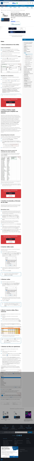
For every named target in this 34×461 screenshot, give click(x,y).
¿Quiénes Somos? (5, 441)
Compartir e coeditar (27, 86)
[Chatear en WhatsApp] (17, 3)
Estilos (25, 44)
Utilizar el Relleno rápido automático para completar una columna (29, 57)
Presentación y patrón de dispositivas (28, 74)
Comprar (10, 102)
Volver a (16, 24)
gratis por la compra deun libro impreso (5, 428)
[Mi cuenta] (32, 3)
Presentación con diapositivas (27, 78)
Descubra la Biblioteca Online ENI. (17, 0)
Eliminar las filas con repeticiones (28, 64)
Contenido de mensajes (28, 81)
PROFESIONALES (22, 449)
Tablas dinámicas (27, 72)
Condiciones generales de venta (7, 445)
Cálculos (25, 67)
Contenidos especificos (28, 43)
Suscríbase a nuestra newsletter (8, 432)
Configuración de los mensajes (27, 83)
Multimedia (26, 75)
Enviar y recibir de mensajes (27, 80)
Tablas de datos (26, 71)
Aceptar (30, 432)
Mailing (25, 50)
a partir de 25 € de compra (21, 428)
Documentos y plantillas (28, 42)
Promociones (28, 441)
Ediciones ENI (6, 3)
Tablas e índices (26, 49)
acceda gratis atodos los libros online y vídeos (13, 428)
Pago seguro (16, 441)
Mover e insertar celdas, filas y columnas (29, 63)
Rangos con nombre (27, 66)
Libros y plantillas (27, 51)
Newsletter (27, 440)
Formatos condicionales (28, 68)
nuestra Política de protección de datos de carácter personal (8, 432)
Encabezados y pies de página (28, 46)
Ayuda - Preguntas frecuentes (18, 440)
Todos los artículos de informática (7, 440)
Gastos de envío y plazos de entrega (18, 443)
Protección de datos (6, 444)
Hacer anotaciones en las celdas (29, 54)
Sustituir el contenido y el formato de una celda (29, 58)
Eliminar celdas (28, 61)
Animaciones (26, 76)
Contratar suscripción (11, 105)
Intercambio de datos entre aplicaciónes (28, 85)
